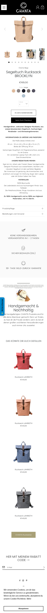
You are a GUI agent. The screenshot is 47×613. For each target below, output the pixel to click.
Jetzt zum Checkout (23, 120)
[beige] (13, 91)
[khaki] (28, 91)
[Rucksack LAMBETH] (23, 359)
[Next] (42, 29)
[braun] (18, 91)
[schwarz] (23, 91)
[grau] (23, 96)
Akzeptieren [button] (23, 609)
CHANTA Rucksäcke (23, 535)
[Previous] (4, 29)
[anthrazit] (33, 91)
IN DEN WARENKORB (23, 113)
